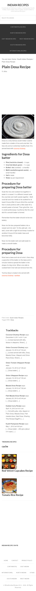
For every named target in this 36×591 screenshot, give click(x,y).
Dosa (12, 320)
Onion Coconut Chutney (15, 347)
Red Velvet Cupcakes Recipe (17, 470)
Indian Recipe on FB (10, 545)
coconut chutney (19, 148)
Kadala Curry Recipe (14, 406)
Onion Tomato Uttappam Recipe (18, 363)
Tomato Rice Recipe (12, 494)
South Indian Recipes (17, 318)
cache (5, 446)
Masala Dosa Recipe (13, 385)
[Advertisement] (18, 93)
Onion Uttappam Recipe (15, 375)
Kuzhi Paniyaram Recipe (15, 424)
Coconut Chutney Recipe (15, 335)
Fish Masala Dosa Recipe (15, 396)
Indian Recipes (18, 5)
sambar (17, 275)
